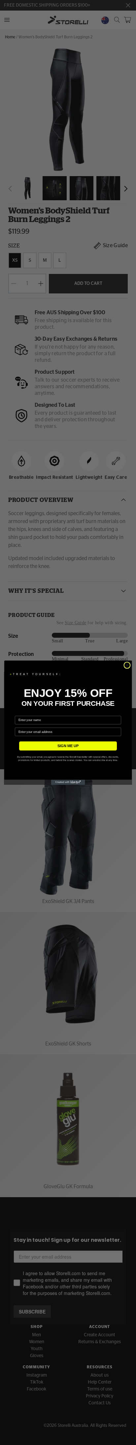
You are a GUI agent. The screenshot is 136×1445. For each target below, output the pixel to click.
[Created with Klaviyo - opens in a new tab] (68, 782)
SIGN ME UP (68, 746)
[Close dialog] (127, 665)
